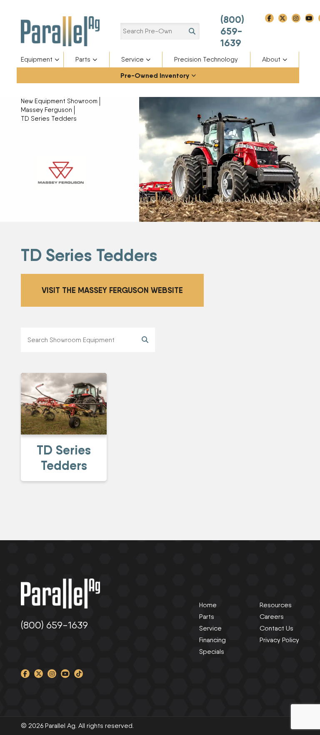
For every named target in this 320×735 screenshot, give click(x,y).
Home (208, 605)
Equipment (36, 59)
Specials (211, 652)
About (271, 59)
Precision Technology (206, 59)
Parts (82, 59)
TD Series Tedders (49, 118)
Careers (272, 617)
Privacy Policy (279, 640)
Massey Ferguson (46, 110)
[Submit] (145, 340)
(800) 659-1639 (232, 31)
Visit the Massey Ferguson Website (112, 290)
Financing (212, 640)
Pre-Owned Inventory (154, 75)
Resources (276, 605)
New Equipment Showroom (59, 101)
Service (132, 59)
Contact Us (276, 628)
